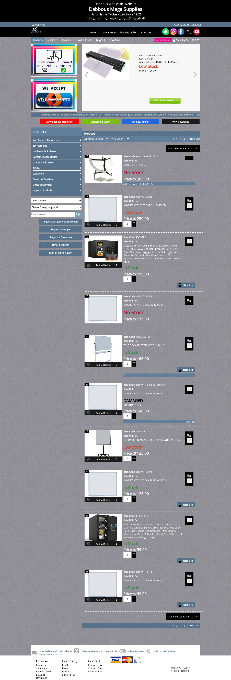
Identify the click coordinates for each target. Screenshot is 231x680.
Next (192, 138)
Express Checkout (162, 40)
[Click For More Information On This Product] (103, 182)
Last (198, 138)
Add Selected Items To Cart (183, 148)
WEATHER (38, 25)
